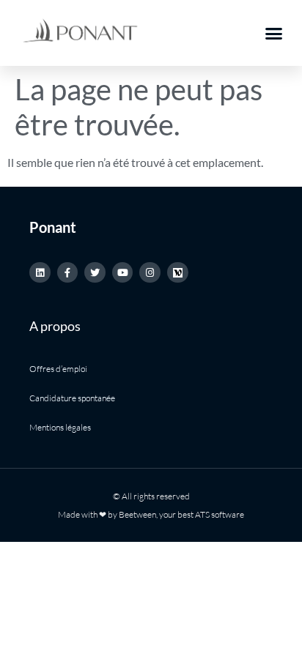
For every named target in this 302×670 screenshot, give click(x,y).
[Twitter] (95, 272)
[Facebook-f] (67, 272)
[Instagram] (150, 272)
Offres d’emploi (58, 368)
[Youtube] (122, 272)
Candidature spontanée (72, 397)
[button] (274, 33)
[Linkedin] (40, 272)
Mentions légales (60, 427)
